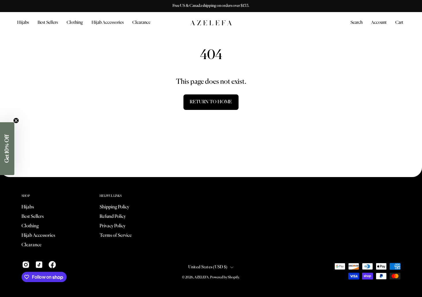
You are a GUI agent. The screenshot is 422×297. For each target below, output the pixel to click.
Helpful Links (111, 196)
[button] (74, 23)
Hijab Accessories (38, 235)
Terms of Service (116, 235)
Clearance (32, 245)
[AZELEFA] (211, 22)
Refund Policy (113, 216)
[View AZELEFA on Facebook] (52, 264)
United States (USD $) (208, 267)
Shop (26, 196)
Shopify (233, 277)
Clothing (30, 226)
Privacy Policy (112, 226)
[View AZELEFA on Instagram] (26, 264)
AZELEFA (201, 277)
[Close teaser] (16, 120)
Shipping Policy (114, 207)
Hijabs (28, 207)
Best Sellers (33, 216)
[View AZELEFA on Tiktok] (39, 264)
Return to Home (211, 102)
